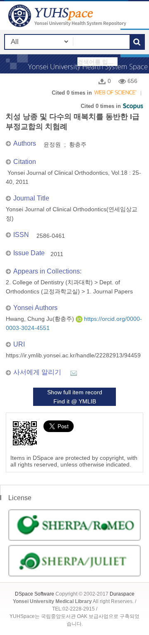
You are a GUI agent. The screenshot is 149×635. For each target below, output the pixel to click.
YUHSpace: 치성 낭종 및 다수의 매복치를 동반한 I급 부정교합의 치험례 (68, 15)
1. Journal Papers (110, 291)
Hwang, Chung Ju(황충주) (41, 318)
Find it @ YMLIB (74, 401)
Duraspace (122, 594)
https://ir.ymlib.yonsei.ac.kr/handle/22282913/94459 (73, 355)
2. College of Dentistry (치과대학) (49, 282)
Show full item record (74, 392)
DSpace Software (34, 594)
